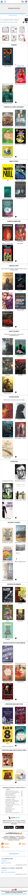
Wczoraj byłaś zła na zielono (10, 799)
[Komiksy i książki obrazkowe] (6, 41)
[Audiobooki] (14, 33)
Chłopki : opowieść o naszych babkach (12, 801)
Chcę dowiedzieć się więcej (7, 893)
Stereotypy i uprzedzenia (10, 794)
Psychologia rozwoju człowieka (11, 795)
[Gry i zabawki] (22, 41)
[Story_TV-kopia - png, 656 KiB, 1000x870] (6, 862)
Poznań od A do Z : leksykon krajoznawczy (13, 792)
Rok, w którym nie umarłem (10, 802)
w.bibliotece (13, 837)
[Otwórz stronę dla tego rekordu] (8, 56)
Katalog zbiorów (13, 15)
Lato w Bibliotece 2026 (7, 858)
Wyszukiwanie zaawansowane (7, 22)
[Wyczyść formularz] (23, 22)
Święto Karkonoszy (9, 807)
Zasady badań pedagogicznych (11, 793)
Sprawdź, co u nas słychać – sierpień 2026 (12, 868)
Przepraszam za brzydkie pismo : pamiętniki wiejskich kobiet (15, 804)
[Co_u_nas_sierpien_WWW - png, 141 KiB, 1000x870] (8, 872)
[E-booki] (22, 33)
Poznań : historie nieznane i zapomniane (12, 812)
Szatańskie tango (8, 811)
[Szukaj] (26, 19)
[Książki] (6, 33)
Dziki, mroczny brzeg (9, 810)
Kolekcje (16, 22)
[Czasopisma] (14, 41)
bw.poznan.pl (4, 860)
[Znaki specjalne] (26, 22)
